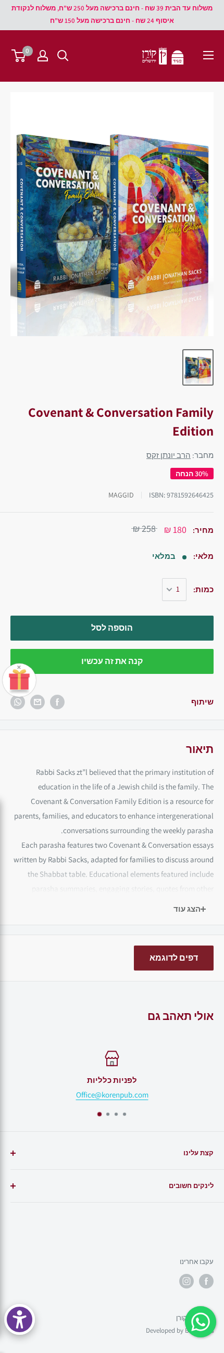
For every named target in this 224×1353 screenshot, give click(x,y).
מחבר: (180, 455)
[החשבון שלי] (43, 55)
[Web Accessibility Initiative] (19, 1319)
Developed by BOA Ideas (180, 1330)
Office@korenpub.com (112, 1095)
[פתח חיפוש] (63, 55)
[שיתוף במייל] (37, 702)
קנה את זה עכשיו (112, 661)
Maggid (121, 495)
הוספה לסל (112, 627)
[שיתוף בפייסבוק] (57, 702)
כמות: (203, 589)
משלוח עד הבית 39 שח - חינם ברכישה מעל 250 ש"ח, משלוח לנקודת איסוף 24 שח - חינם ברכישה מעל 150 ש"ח (112, 14)
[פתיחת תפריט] (208, 55)
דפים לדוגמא (174, 957)
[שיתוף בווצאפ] (17, 702)
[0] (19, 55)
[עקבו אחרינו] (206, 1281)
